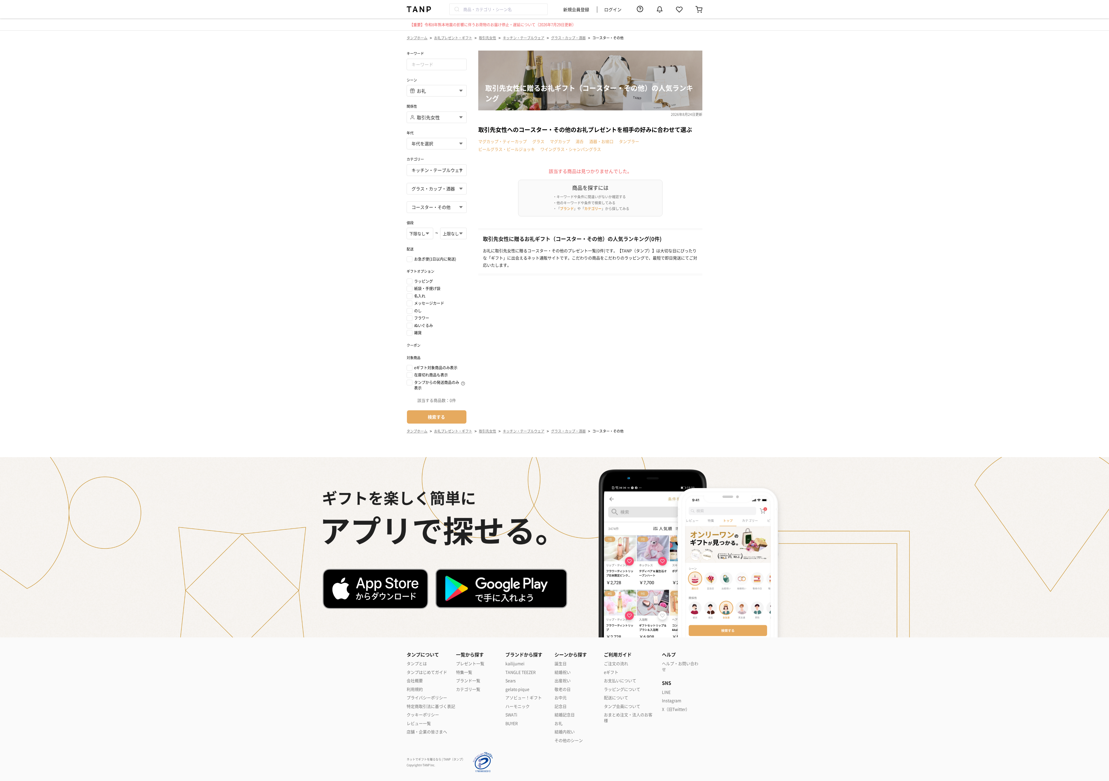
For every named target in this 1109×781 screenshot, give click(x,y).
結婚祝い (562, 672)
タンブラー (629, 141)
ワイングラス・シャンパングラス (570, 149)
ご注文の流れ (616, 663)
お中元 (560, 697)
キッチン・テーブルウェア (523, 37)
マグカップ (560, 141)
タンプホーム (417, 37)
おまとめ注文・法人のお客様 (628, 717)
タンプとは (417, 663)
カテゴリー (593, 208)
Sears (510, 680)
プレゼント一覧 (470, 663)
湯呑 (580, 141)
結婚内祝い (564, 731)
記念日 (560, 706)
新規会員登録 (576, 9)
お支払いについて (620, 680)
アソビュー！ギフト (523, 697)
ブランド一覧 (468, 680)
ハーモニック (517, 706)
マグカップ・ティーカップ (502, 141)
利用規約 (415, 689)
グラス (538, 141)
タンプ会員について (622, 706)
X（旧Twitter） (676, 709)
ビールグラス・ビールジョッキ (506, 149)
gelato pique (517, 689)
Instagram (671, 700)
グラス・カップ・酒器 (568, 37)
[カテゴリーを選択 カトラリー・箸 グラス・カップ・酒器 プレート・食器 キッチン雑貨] (437, 188)
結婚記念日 (564, 714)
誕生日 (560, 663)
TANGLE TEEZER (520, 672)
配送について (616, 697)
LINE (666, 692)
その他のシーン (568, 740)
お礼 (558, 723)
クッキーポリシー (423, 714)
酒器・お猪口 (601, 141)
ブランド (567, 208)
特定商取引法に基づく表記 (431, 706)
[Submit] (456, 9)
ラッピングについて (622, 689)
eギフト (611, 672)
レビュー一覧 (419, 723)
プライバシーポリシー (427, 697)
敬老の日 (562, 689)
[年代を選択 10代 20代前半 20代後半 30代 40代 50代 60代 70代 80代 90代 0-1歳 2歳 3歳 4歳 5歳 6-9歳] (437, 143)
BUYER (511, 723)
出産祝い (562, 680)
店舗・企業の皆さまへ (427, 731)
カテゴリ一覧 (468, 689)
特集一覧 (464, 672)
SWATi (511, 714)
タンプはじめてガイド (427, 672)
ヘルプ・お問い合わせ (680, 666)
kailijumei (514, 663)
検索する (436, 417)
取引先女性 (487, 37)
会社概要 (415, 680)
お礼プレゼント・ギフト (453, 37)
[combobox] (498, 9)
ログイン (613, 9)
